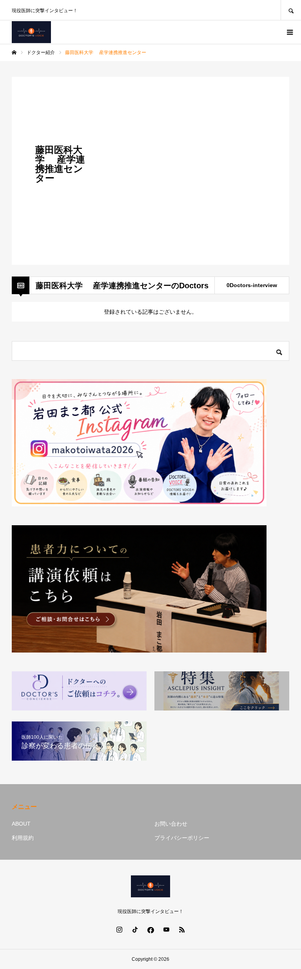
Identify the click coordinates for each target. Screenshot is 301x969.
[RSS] (182, 929)
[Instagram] (119, 929)
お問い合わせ (170, 824)
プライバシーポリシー (181, 838)
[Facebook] (150, 929)
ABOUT (21, 824)
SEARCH (291, 10)
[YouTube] (166, 929)
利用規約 (23, 838)
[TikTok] (135, 929)
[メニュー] (289, 32)
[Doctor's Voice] (31, 32)
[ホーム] (14, 52)
